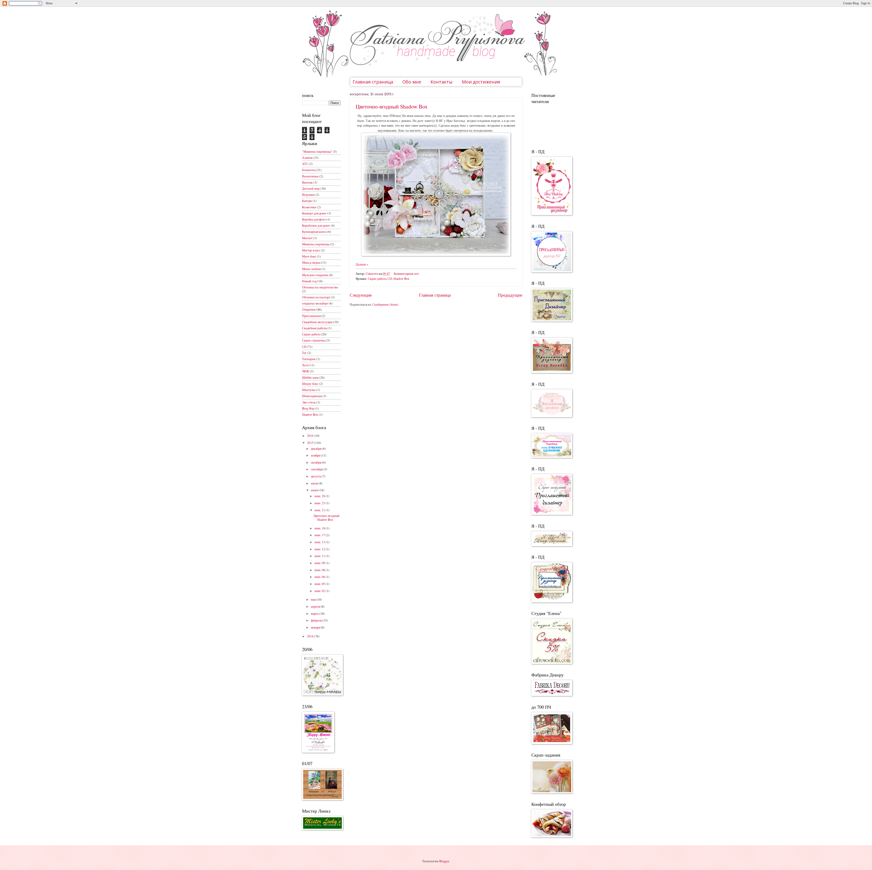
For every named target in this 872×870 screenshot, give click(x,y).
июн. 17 (320, 535)
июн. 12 (320, 549)
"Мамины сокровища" (317, 151)
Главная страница (373, 82)
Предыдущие (510, 295)
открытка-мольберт (315, 303)
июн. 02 (320, 591)
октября (316, 462)
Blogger (444, 861)
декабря (316, 448)
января (316, 627)
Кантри (307, 201)
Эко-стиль (309, 402)
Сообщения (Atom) (385, 304)
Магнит (307, 238)
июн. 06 (320, 577)
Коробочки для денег (316, 225)
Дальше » (362, 264)
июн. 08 (320, 570)
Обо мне (411, 82)
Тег (304, 353)
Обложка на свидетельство (320, 287)
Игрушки (308, 194)
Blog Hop (308, 408)
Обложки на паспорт (316, 297)
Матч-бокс (309, 256)
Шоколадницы (312, 396)
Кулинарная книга (314, 231)
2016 (310, 435)
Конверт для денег (314, 213)
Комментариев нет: (407, 273)
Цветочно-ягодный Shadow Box (392, 106)
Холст (306, 365)
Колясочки (309, 207)
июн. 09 (320, 563)
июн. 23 (320, 503)
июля (315, 483)
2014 (310, 636)
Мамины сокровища (315, 244)
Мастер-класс (311, 250)
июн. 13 (320, 542)
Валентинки (310, 176)
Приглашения (311, 316)
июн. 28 (320, 496)
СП (390, 278)
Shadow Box (401, 278)
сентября (317, 469)
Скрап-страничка (313, 340)
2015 (310, 442)
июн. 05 (320, 584)
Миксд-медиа (311, 262)
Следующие (361, 295)
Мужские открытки (315, 275)
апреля (316, 606)
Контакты (442, 82)
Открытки (309, 309)
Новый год (309, 281)
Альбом (307, 157)
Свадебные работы (314, 328)
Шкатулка (308, 390)
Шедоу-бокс (310, 383)
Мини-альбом (311, 269)
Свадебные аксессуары (317, 322)
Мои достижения (481, 82)
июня (315, 490)
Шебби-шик (310, 377)
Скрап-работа (377, 278)
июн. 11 (320, 556)
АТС (305, 164)
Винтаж (307, 182)
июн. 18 (320, 528)
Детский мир (311, 188)
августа (316, 476)
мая (313, 599)
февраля (316, 620)
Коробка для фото (314, 219)
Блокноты (308, 170)
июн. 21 (320, 510)
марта (315, 613)
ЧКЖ (305, 371)
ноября (316, 455)
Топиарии (309, 359)
